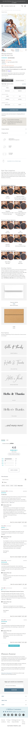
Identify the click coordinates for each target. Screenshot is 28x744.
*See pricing (4, 63)
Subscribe (14, 690)
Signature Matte (20, 87)
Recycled (7, 90)
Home (3, 10)
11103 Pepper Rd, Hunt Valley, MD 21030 (16, 720)
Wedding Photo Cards (8, 10)
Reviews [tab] (3, 440)
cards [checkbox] (16, 485)
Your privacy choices (23, 721)
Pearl (7, 87)
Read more (12, 502)
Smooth (20, 90)
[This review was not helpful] (25, 522)
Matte (19, 104)
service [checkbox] (7, 485)
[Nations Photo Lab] (12, 6)
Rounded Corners (20, 80)
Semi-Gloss (7, 104)
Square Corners (7, 80)
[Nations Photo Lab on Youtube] (20, 715)
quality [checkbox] (3, 485)
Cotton (19, 99)
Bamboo (7, 99)
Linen (7, 96)
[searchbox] (12, 479)
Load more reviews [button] (14, 645)
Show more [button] (20, 485)
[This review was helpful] (22, 522)
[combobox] (22, 6)
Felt (20, 96)
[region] (9, 459)
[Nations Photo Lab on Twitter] (12, 715)
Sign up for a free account (6, 673)
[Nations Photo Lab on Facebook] (4, 715)
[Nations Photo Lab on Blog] (23, 715)
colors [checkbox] (12, 485)
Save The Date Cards (16, 10)
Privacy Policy (8, 720)
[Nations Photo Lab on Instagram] (16, 715)
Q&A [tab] (7, 440)
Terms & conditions (3, 720)
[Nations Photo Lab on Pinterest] (8, 715)
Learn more (24, 83)
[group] (3, 50)
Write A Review (14, 470)
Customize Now (14, 110)
